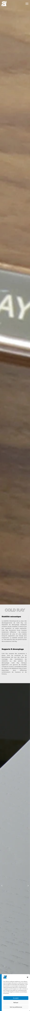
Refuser (16, 1002)
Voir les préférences (16, 1007)
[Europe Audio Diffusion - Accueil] (4, 3)
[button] (27, 977)
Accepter (16, 998)
